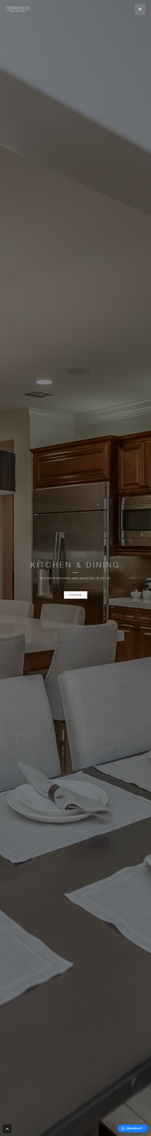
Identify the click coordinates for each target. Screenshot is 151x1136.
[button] (139, 9)
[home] (17, 9)
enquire (75, 595)
